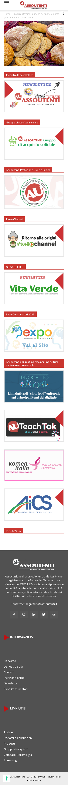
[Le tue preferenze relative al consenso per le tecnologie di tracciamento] (6, 778)
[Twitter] (44, 614)
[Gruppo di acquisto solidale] (34, 159)
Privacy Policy (54, 776)
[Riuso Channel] (34, 256)
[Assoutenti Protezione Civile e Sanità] (34, 208)
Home (7, 14)
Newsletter (11, 683)
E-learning (10, 760)
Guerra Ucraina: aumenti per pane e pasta (36, 14)
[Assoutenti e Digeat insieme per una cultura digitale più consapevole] (34, 401)
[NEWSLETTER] (34, 303)
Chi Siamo (10, 661)
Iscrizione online (14, 678)
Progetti (9, 743)
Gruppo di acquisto (16, 749)
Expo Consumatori (16, 689)
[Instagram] (24, 614)
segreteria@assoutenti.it (41, 604)
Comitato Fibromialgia (18, 755)
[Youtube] (54, 614)
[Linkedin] (34, 614)
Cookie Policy (34, 780)
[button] (62, 16)
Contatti (9, 672)
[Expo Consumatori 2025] (34, 351)
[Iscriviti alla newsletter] (34, 111)
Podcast (9, 732)
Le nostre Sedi (13, 666)
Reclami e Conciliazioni (18, 738)
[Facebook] (14, 614)
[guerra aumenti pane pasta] (34, 65)
